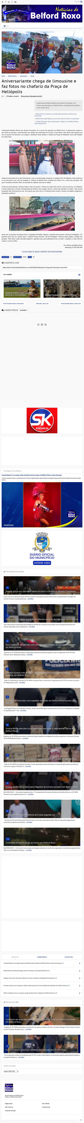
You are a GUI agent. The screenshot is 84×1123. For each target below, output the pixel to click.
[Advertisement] (17, 113)
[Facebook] (5, 2)
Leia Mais (30, 599)
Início (3, 76)
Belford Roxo (12, 76)
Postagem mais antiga (71, 303)
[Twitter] (3, 2)
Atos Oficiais (45, 1103)
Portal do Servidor (10, 1110)
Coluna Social (46, 1107)
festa (32, 76)
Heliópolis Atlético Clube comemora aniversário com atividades (19, 294)
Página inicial (42, 303)
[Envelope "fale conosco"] (15, 2)
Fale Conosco (9, 1107)
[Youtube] (9, 2)
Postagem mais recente (13, 303)
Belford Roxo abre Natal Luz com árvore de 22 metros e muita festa (57, 119)
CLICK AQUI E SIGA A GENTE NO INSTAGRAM (42, 252)
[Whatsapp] (12, 2)
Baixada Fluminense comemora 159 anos (61, 295)
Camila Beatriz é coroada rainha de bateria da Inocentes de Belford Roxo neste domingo (32, 475)
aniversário (23, 76)
